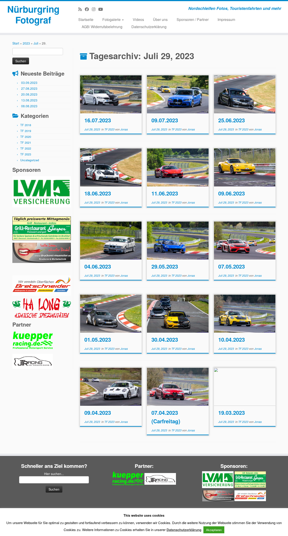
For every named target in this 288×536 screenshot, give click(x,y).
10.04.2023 (231, 339)
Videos (138, 19)
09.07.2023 (164, 120)
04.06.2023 (97, 266)
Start (15, 43)
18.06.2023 (97, 193)
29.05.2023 (164, 266)
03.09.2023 (29, 82)
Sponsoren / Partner (193, 19)
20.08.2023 (29, 94)
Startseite (85, 19)
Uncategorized (29, 160)
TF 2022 (25, 148)
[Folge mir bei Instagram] (95, 9)
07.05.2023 (231, 266)
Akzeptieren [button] (214, 530)
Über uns (160, 19)
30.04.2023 (164, 339)
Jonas (124, 129)
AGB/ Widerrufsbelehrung (102, 26)
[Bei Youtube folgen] (102, 9)
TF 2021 (25, 142)
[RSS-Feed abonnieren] (81, 9)
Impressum (226, 19)
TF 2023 (25, 154)
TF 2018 (25, 125)
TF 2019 (25, 131)
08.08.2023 (29, 106)
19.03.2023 (231, 412)
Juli (36, 43)
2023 (26, 43)
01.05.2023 (97, 339)
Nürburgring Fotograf (33, 14)
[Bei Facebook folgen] (88, 9)
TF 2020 (25, 137)
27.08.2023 (29, 88)
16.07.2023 (97, 120)
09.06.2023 (231, 193)
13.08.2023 (29, 100)
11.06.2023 (164, 193)
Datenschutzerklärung (148, 26)
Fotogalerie (112, 19)
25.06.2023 (231, 120)
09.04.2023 (97, 412)
